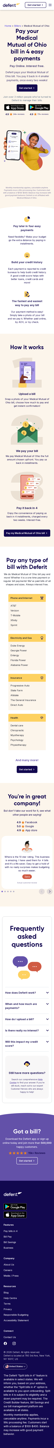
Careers (8, 1270)
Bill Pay (8, 1236)
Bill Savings (10, 1242)
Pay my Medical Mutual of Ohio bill (25, 533)
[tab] (27, 994)
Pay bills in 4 (11, 1231)
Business (8, 1247)
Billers (17, 25)
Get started (34, 5)
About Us (9, 1264)
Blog (6, 1292)
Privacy (8, 1309)
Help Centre (10, 1298)
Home (8, 25)
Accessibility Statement (16, 1320)
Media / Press (11, 1275)
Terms (7, 1303)
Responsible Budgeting (16, 1314)
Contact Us (10, 1337)
